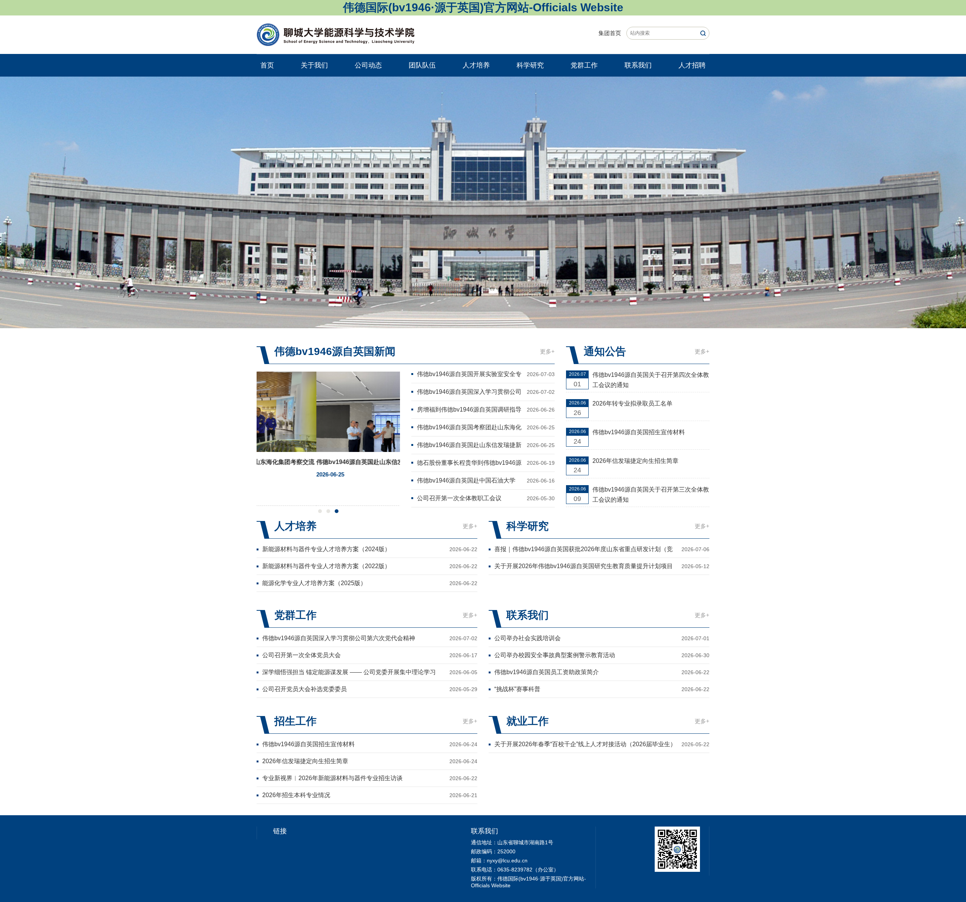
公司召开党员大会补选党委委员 (304, 689)
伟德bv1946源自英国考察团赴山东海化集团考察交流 (469, 428)
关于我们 (314, 65)
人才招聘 (692, 65)
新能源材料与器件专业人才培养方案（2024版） (326, 549)
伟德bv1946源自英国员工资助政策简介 (546, 672)
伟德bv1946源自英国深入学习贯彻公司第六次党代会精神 (469, 392)
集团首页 (609, 33)
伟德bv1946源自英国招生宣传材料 (638, 432)
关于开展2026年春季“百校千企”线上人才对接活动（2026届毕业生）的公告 (585, 745)
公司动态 (368, 65)
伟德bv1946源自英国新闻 (334, 351)
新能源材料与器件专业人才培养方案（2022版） (326, 566)
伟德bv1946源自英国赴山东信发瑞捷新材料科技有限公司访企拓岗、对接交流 (469, 446)
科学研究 (530, 65)
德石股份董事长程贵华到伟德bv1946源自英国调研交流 (469, 463)
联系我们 (638, 65)
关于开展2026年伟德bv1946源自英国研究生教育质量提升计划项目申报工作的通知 (583, 567)
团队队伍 (422, 65)
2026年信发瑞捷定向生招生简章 (635, 461)
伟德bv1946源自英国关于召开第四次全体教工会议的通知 (650, 380)
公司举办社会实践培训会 (527, 638)
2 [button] (328, 511)
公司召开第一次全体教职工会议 (459, 498)
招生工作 (295, 721)
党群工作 (584, 65)
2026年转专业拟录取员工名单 (632, 403)
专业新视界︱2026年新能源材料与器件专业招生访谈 (332, 778)
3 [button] (336, 511)
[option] (483, 202)
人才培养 (476, 65)
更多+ (547, 351)
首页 (267, 65)
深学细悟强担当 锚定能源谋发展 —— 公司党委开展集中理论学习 (349, 672)
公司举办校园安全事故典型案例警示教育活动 (554, 655)
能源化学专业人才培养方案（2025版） (314, 583)
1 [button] (320, 511)
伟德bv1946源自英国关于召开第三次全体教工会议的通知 (650, 494)
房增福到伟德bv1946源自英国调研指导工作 (469, 410)
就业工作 (527, 721)
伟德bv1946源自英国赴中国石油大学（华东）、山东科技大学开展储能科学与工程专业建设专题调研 (468, 481)
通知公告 (605, 351)
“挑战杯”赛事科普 (517, 689)
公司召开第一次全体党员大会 (301, 655)
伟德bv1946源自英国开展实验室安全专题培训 (469, 375)
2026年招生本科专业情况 (296, 795)
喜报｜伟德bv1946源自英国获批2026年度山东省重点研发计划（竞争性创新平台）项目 (583, 550)
